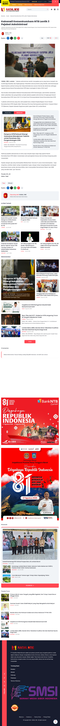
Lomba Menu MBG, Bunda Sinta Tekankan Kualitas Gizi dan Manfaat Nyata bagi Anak (44, 141)
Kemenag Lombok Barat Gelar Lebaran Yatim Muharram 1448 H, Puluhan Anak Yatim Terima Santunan (32, 567)
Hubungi (20, 4)
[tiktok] (4, 677)
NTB (22, 221)
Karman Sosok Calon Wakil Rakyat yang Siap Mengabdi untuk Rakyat (32, 603)
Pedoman (13, 678)
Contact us (29, 717)
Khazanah (5, 563)
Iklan (23, 308)
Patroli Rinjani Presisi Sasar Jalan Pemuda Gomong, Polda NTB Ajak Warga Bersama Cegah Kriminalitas (44, 117)
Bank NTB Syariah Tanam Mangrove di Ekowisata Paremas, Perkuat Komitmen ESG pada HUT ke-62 (9, 221)
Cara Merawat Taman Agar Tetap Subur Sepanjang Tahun (30, 575)
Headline (18, 1)
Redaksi (14, 4)
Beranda (3, 16)
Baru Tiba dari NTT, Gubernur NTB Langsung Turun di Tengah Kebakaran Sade (45, 134)
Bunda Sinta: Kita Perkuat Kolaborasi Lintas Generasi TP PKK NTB (44, 146)
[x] (11, 38)
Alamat (13, 672)
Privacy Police (47, 717)
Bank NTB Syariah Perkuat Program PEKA (29, 219)
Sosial (7, 16)
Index (30, 341)
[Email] (18, 38)
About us (21, 717)
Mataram (20, 113)
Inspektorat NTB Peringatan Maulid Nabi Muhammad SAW (44, 129)
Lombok (3, 227)
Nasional (42, 229)
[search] (47, 9)
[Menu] (55, 9)
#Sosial (10, 183)
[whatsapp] (15, 38)
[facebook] (8, 38)
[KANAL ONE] (10, 9)
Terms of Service (28, 4)
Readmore (29, 585)
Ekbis (13, 577)
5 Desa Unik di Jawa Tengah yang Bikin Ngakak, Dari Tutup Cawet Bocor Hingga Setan (33, 595)
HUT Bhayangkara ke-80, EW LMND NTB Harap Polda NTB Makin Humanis (49, 245)
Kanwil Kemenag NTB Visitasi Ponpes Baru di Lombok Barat (21, 561)
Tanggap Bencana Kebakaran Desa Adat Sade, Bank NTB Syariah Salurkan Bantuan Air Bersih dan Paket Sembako (45, 123)
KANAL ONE (34, 720)
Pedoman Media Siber (39, 4)
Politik (12, 605)
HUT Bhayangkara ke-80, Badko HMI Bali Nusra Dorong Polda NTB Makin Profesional (29, 246)
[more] (22, 38)
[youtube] (4, 685)
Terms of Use (37, 717)
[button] (48, 44)
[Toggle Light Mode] (52, 9)
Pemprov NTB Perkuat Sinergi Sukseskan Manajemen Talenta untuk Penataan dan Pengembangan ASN (16, 137)
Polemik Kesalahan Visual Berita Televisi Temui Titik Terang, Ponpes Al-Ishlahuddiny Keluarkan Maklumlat (9, 247)
